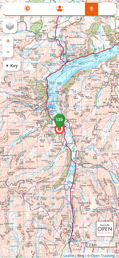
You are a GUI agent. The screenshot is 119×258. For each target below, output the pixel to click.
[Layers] (10, 26)
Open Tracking (103, 255)
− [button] (8, 51)
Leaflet (68, 255)
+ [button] (8, 40)
